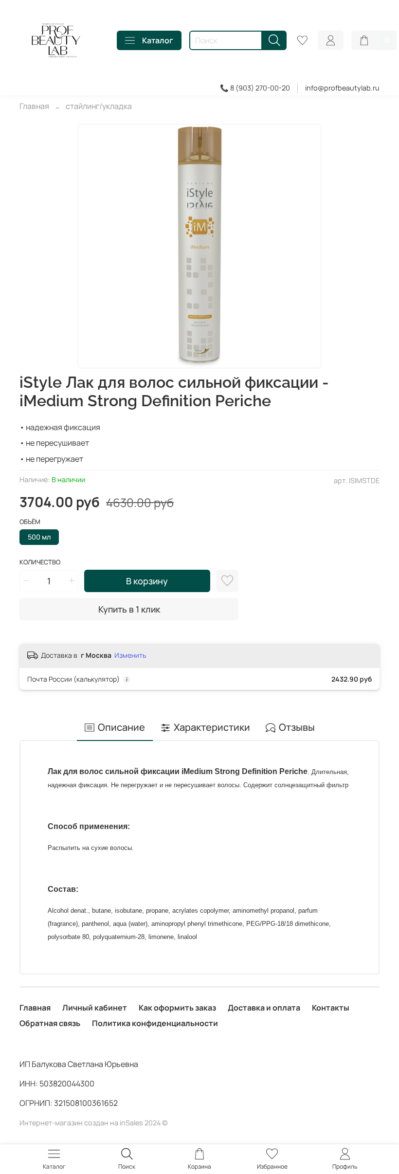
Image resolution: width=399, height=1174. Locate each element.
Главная (34, 106)
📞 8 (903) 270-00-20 (255, 87)
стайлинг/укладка (99, 106)
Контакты (330, 1007)
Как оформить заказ (177, 1007)
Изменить (130, 655)
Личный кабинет (94, 1007)
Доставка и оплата (264, 1007)
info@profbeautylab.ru (342, 87)
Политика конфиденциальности (155, 1023)
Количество (39, 562)
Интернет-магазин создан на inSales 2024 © (93, 1122)
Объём (29, 522)
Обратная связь (49, 1023)
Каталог (157, 40)
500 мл (39, 537)
